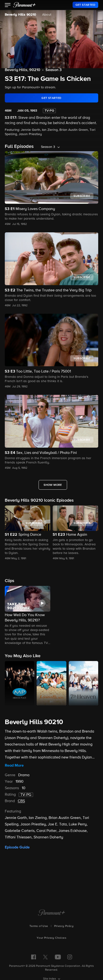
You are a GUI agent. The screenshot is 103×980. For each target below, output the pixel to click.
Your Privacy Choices (51, 938)
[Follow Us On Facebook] (33, 957)
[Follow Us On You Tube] (58, 957)
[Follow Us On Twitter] (45, 956)
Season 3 (54, 70)
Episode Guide (17, 847)
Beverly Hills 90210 (20, 14)
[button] (7, 5)
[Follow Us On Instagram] (69, 957)
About (47, 14)
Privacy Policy (64, 926)
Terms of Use (38, 926)
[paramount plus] (24, 4)
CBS (21, 801)
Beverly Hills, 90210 (22, 70)
